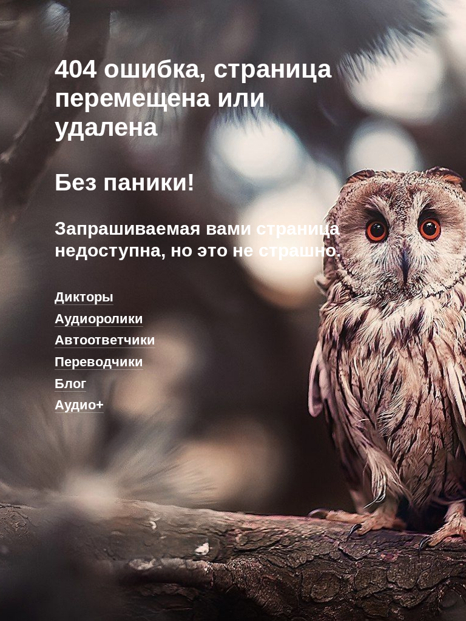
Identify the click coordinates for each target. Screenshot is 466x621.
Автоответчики (105, 339)
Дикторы (84, 296)
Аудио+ (79, 404)
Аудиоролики (99, 318)
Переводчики (99, 361)
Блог (70, 383)
